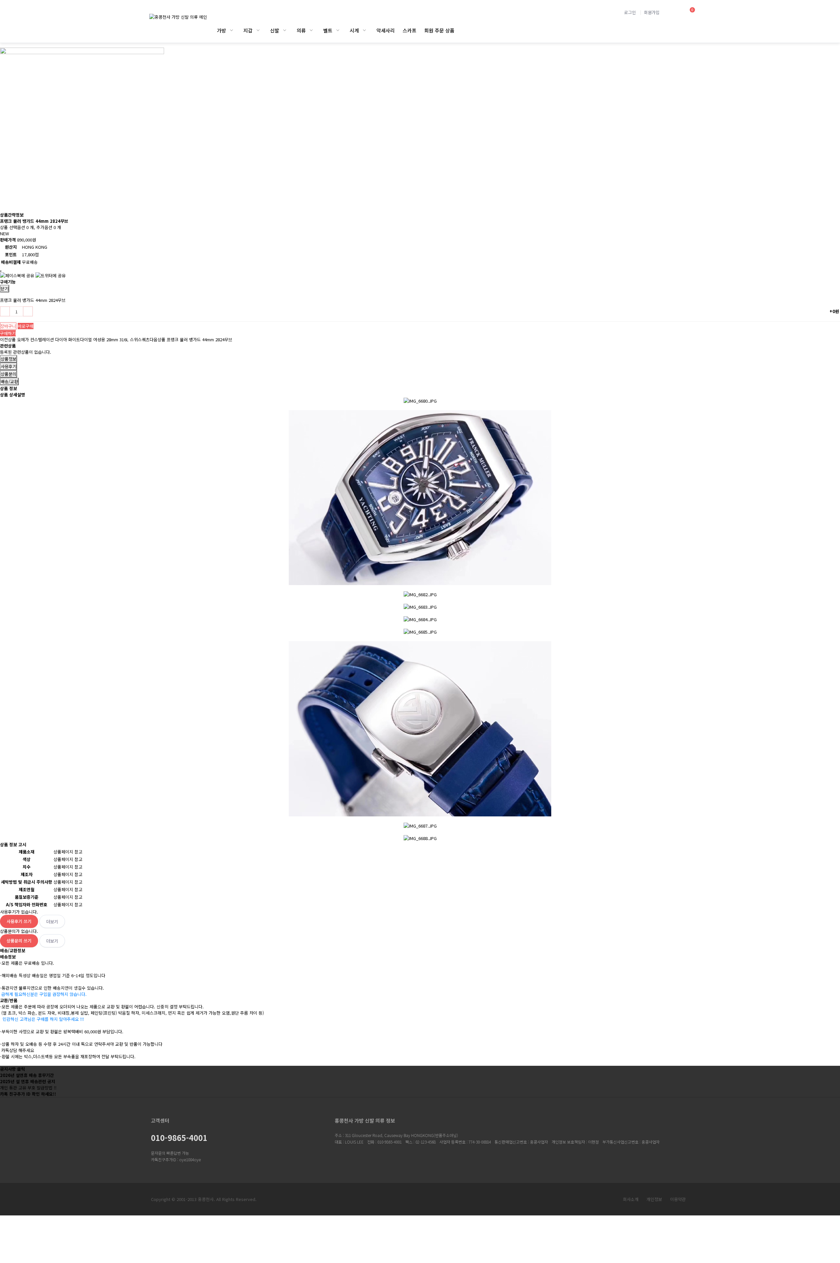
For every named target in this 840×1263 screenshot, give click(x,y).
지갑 (248, 30)
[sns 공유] (0, 271)
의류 (301, 30)
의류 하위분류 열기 (311, 30)
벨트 (327, 30)
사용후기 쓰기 (19, 921)
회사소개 (631, 1199)
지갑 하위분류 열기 (258, 30)
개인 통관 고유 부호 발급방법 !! (28, 1087)
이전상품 (75, 339)
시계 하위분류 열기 (364, 30)
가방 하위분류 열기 (231, 30)
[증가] (28, 311)
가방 (221, 30)
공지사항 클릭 (12, 1069)
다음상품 (191, 339)
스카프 (409, 30)
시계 (354, 30)
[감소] (5, 311)
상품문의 (8, 374)
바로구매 (25, 326)
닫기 (5, 288)
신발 (274, 30)
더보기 (52, 921)
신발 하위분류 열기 (285, 30)
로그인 (630, 12)
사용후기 (8, 366)
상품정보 (8, 359)
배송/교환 (9, 381)
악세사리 (385, 30)
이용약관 (678, 1199)
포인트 (11, 254)
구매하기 (8, 333)
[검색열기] (672, 12)
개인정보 (654, 1199)
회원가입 (652, 12)
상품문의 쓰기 (19, 940)
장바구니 (8, 326)
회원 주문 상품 (439, 30)
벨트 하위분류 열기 (338, 30)
